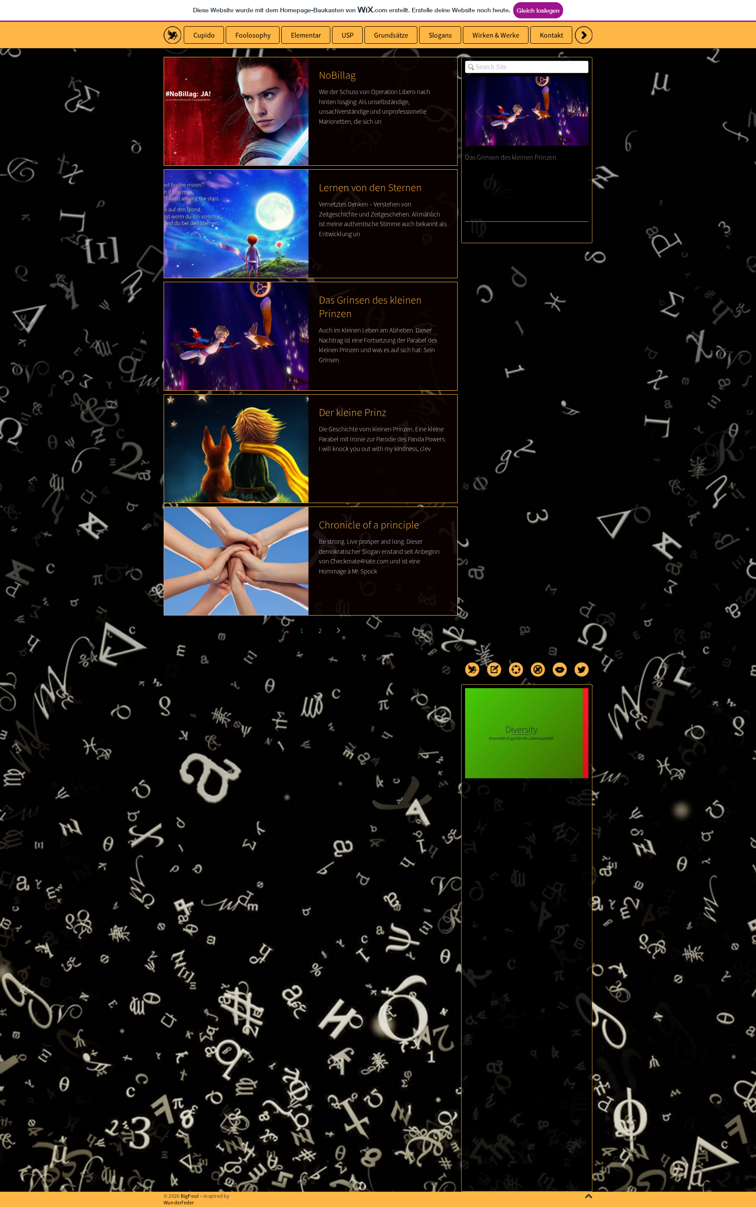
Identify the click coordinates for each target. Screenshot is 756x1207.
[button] (583, 35)
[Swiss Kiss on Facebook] (559, 669)
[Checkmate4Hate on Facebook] (537, 669)
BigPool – (192, 1196)
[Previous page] (283, 630)
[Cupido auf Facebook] (172, 35)
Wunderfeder (179, 1202)
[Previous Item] (479, 111)
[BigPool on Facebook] (515, 669)
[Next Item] (574, 111)
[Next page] (338, 630)
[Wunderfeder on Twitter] (581, 669)
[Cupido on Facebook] (472, 669)
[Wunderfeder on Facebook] (494, 669)
